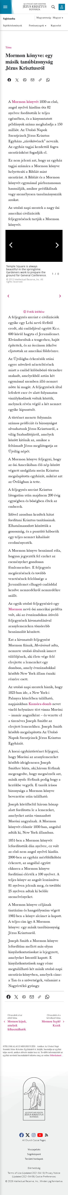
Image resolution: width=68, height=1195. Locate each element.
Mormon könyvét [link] (25, 101)
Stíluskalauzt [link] (55, 1055)
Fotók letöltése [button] (35, 312)
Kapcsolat (56, 25)
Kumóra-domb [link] (40, 704)
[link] (8, 997)
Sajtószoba (9, 18)
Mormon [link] (15, 609)
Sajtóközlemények (12, 25)
